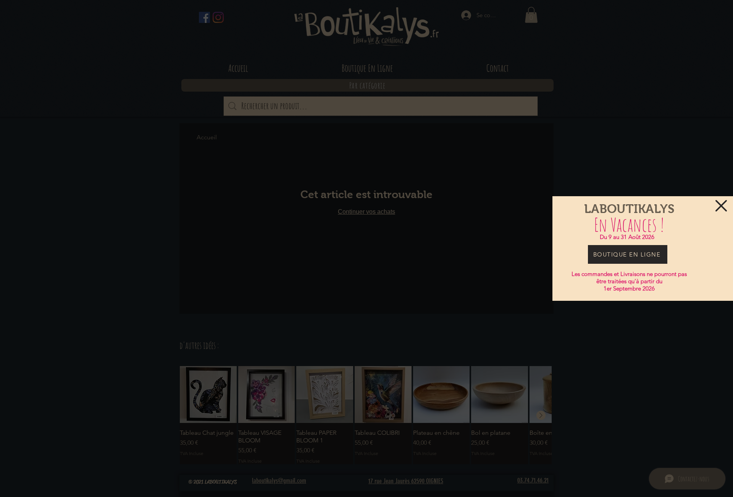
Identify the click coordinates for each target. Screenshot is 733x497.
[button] (721, 205)
